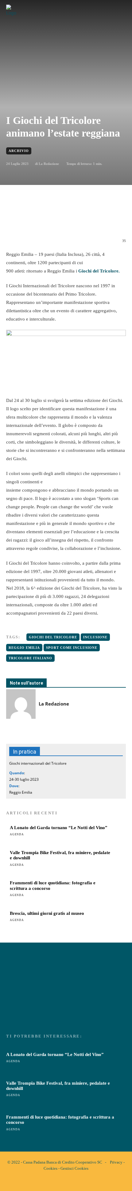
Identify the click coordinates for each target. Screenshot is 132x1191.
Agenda (17, 834)
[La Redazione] (21, 704)
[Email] (74, 220)
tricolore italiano (30, 658)
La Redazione (49, 164)
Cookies (50, 1168)
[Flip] (102, 220)
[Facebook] (31, 220)
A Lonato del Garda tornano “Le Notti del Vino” (58, 827)
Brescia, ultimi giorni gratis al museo (47, 913)
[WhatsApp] (60, 220)
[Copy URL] (116, 220)
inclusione (95, 637)
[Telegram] (88, 220)
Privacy (116, 1162)
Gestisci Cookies (74, 1168)
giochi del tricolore (53, 637)
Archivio (19, 151)
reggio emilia (24, 647)
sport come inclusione (71, 647)
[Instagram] (71, 1181)
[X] (46, 220)
